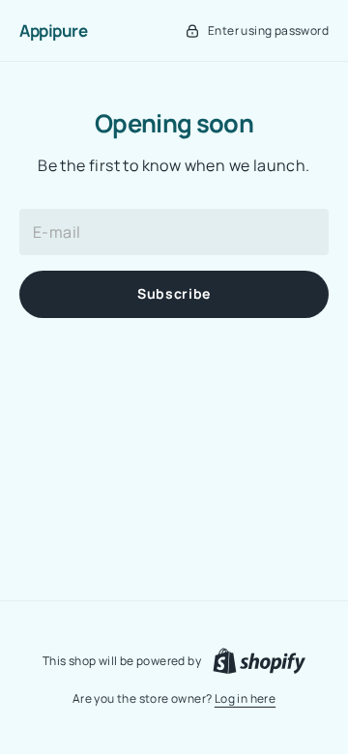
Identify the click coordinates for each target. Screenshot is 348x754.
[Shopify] (259, 661)
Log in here (245, 698)
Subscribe (174, 293)
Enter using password (268, 30)
